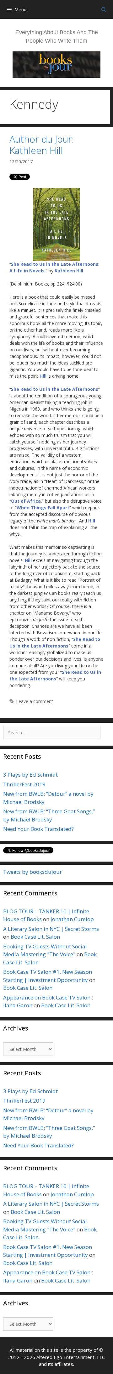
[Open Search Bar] (103, 9)
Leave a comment (34, 701)
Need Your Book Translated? (38, 828)
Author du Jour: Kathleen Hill (41, 145)
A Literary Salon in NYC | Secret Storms (51, 928)
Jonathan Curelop (72, 919)
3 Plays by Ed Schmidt (30, 774)
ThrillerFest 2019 (24, 784)
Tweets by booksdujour (32, 871)
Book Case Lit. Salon (35, 936)
